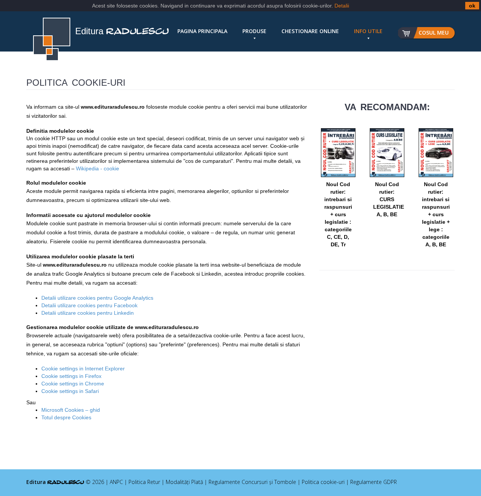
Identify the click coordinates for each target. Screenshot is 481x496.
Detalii (341, 6)
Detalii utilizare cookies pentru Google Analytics (97, 298)
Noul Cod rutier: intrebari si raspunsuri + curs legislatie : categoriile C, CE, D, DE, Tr (338, 214)
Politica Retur (144, 481)
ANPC (116, 481)
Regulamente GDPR (373, 481)
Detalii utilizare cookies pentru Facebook (89, 305)
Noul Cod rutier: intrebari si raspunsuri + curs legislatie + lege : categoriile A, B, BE (436, 214)
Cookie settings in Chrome (72, 384)
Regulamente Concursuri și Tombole (252, 481)
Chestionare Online (310, 31)
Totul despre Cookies (66, 417)
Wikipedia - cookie (97, 168)
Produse (254, 31)
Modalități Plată (184, 481)
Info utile (368, 31)
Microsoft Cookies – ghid (70, 410)
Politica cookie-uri (323, 481)
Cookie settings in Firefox (71, 376)
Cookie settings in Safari (70, 391)
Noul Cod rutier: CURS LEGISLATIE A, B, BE (388, 199)
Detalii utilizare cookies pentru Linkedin (87, 313)
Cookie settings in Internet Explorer (83, 369)
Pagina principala (202, 31)
